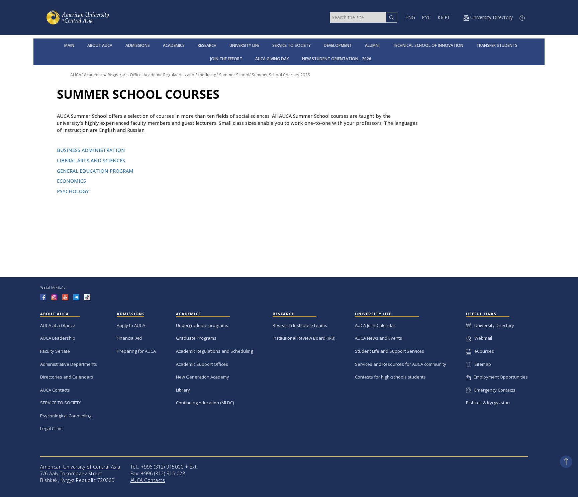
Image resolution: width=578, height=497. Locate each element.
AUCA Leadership (57, 338)
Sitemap (481, 364)
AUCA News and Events (378, 338)
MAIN (69, 45)
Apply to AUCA (131, 325)
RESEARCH (207, 45)
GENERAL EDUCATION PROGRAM (95, 171)
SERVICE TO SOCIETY (291, 45)
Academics (94, 75)
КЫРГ (444, 17)
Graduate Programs (196, 338)
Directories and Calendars (66, 377)
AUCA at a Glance (57, 325)
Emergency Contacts (493, 390)
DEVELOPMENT (338, 45)
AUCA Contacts (55, 390)
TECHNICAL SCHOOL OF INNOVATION (428, 45)
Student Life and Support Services (389, 351)
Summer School (234, 75)
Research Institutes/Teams (300, 325)
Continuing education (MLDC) (205, 403)
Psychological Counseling (65, 416)
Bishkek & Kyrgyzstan (488, 403)
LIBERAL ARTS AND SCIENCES (91, 160)
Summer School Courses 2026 (281, 75)
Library (183, 390)
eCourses (482, 351)
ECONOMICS (71, 181)
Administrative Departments (68, 364)
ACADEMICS (174, 45)
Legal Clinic (51, 428)
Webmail (481, 338)
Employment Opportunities (499, 377)
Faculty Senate (55, 351)
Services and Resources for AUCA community (400, 364)
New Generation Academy (202, 377)
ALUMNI (372, 45)
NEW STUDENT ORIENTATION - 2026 (336, 59)
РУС (426, 17)
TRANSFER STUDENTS (496, 45)
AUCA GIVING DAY (272, 59)
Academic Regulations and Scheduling (214, 351)
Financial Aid (129, 338)
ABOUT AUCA (99, 45)
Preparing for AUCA (136, 351)
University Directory (492, 325)
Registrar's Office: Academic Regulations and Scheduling (162, 75)
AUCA (75, 75)
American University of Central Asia (80, 467)
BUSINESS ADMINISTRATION (91, 150)
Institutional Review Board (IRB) (304, 338)
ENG (410, 17)
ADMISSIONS (137, 45)
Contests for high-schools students (390, 377)
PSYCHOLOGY (73, 191)
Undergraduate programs (202, 325)
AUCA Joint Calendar (375, 325)
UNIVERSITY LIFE (244, 45)
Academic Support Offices (202, 364)
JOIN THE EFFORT (226, 59)
